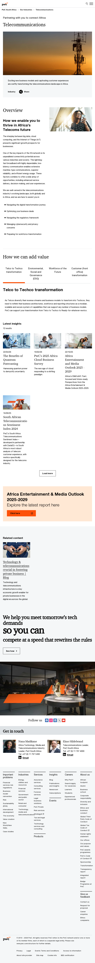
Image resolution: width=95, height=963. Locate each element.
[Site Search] (87, 3)
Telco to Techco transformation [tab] (14, 270)
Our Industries (26, 10)
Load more (47, 473)
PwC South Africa (9, 10)
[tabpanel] (47, 299)
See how (10, 651)
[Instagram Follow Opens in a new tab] (51, 721)
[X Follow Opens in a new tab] (59, 721)
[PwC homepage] (5, 3)
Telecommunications (44, 10)
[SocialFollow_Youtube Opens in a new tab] (63, 721)
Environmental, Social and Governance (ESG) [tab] (35, 273)
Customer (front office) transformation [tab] (79, 271)
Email (26, 758)
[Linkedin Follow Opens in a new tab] (55, 721)
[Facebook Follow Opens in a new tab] (46, 721)
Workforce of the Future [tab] (58, 270)
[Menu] (91, 4)
